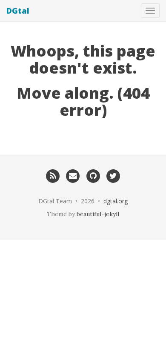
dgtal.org (115, 201)
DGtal (17, 11)
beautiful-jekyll (98, 214)
